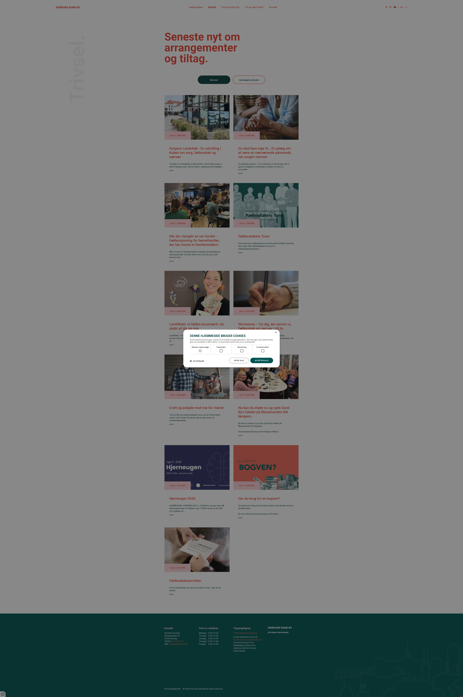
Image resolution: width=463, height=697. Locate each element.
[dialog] (231, 348)
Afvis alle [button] (239, 360)
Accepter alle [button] (262, 360)
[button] (197, 361)
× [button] (276, 332)
